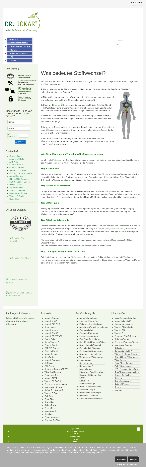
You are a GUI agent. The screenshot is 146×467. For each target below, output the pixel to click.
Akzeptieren (121, 459)
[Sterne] (20, 223)
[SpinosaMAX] (20, 281)
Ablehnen (133, 459)
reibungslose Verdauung (114, 228)
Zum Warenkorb (137, 6)
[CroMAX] (20, 294)
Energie (56, 105)
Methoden (56, 160)
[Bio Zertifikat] (20, 245)
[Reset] (118, 44)
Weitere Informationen (127, 464)
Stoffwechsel (76, 257)
